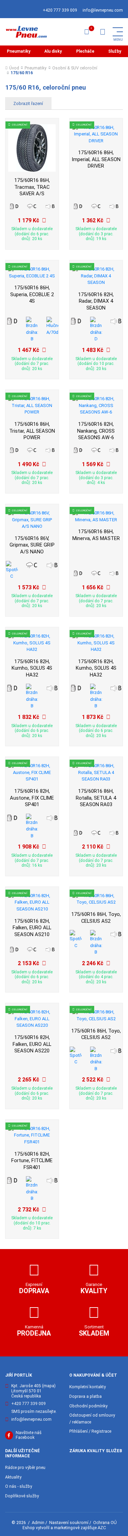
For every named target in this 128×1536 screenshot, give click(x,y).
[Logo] (26, 32)
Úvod (14, 68)
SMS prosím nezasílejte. (34, 1411)
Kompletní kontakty (87, 1386)
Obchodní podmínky (88, 1406)
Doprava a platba (85, 1396)
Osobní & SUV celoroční (74, 68)
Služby (114, 51)
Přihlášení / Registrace (90, 1431)
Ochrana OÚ (105, 1522)
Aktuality (13, 1477)
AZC (102, 1527)
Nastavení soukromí (68, 1522)
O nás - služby (18, 1486)
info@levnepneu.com (103, 10)
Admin (38, 1522)
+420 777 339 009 (60, 10)
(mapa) (49, 1385)
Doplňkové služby (22, 1496)
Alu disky (53, 51)
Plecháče (85, 51)
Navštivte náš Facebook (29, 1435)
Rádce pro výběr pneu (25, 1467)
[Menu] (102, 31)
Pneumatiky (18, 51)
